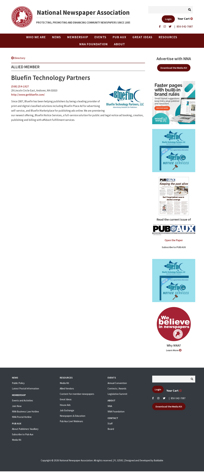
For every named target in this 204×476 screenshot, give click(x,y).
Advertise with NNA (174, 58)
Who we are (36, 37)
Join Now (17, 406)
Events (100, 37)
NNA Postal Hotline (22, 416)
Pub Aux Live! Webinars (71, 421)
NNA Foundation (93, 44)
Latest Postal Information (25, 388)
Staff (110, 423)
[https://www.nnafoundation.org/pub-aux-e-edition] (174, 196)
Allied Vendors (67, 388)
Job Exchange (67, 410)
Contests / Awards (117, 388)
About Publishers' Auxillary (25, 428)
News (56, 37)
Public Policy (18, 383)
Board (111, 428)
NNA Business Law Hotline (25, 411)
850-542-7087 (178, 398)
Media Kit (16, 439)
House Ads (65, 404)
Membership (77, 37)
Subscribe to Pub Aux (22, 434)
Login (168, 19)
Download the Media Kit (173, 67)
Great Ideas (142, 37)
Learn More (172, 350)
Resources (168, 37)
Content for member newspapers (77, 393)
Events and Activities (22, 400)
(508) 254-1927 (20, 86)
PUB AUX (119, 37)
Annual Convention (117, 383)
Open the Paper (174, 240)
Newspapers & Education (72, 415)
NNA (110, 406)
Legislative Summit (117, 393)
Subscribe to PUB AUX (174, 247)
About (119, 44)
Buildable (158, 460)
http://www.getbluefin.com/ (28, 94)
